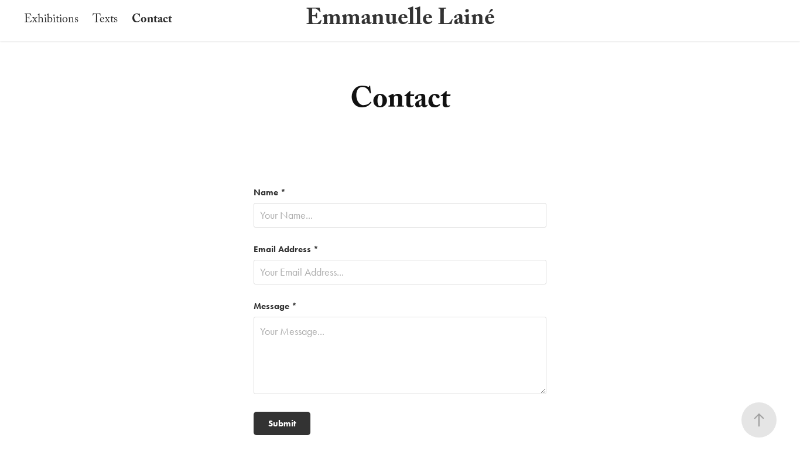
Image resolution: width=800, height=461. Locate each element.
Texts (105, 20)
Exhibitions (51, 20)
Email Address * (286, 249)
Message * (275, 306)
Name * (270, 192)
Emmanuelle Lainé (400, 20)
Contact (152, 20)
